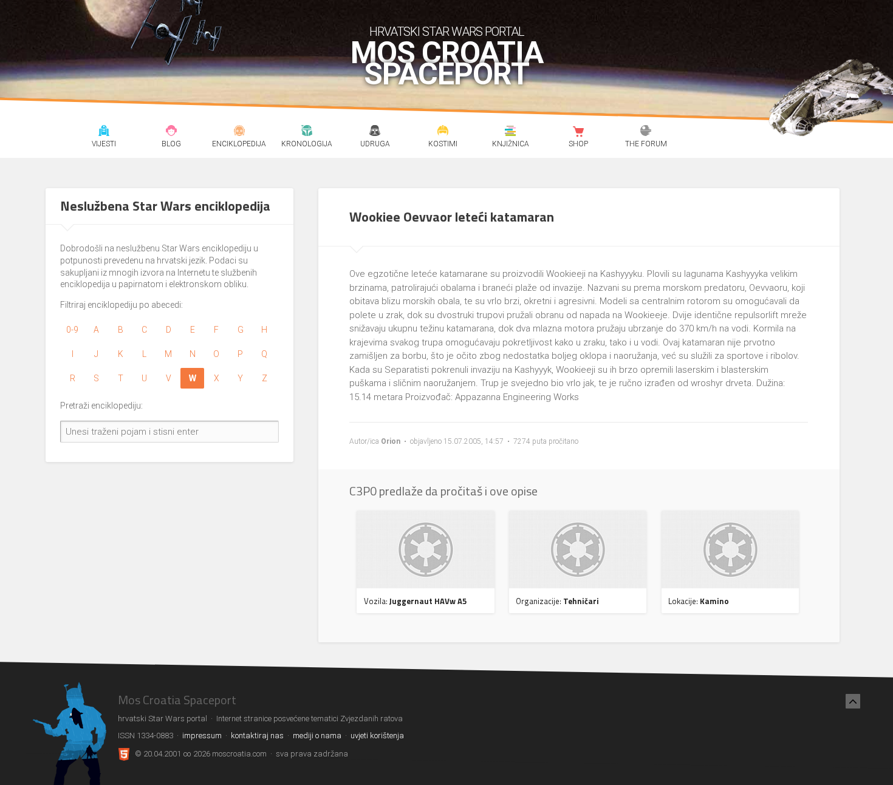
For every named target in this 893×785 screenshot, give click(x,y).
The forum (646, 132)
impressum (202, 735)
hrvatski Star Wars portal (446, 31)
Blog (172, 132)
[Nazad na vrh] (853, 701)
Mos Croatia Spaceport (447, 63)
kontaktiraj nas (257, 735)
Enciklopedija (239, 132)
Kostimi (442, 132)
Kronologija (307, 132)
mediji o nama (317, 735)
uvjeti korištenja (377, 735)
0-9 (72, 330)
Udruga (374, 132)
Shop (578, 132)
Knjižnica (511, 132)
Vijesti (104, 132)
